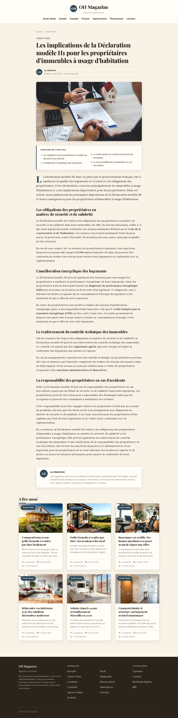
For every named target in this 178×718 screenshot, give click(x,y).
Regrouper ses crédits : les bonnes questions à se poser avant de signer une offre (135, 541)
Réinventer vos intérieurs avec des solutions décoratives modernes (37, 611)
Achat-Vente (49, 18)
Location (130, 18)
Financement (116, 18)
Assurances (106, 687)
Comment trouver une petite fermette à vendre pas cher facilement (36, 541)
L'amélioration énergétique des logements (62, 163)
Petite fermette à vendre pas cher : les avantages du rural (87, 539)
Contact (136, 676)
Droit (103, 671)
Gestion (71, 697)
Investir (63, 18)
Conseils (74, 18)
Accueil (39, 32)
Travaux (85, 18)
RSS (134, 687)
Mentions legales (142, 681)
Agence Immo (100, 18)
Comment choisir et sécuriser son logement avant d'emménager (132, 611)
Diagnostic (106, 676)
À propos (102, 483)
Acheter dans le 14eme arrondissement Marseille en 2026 (83, 611)
